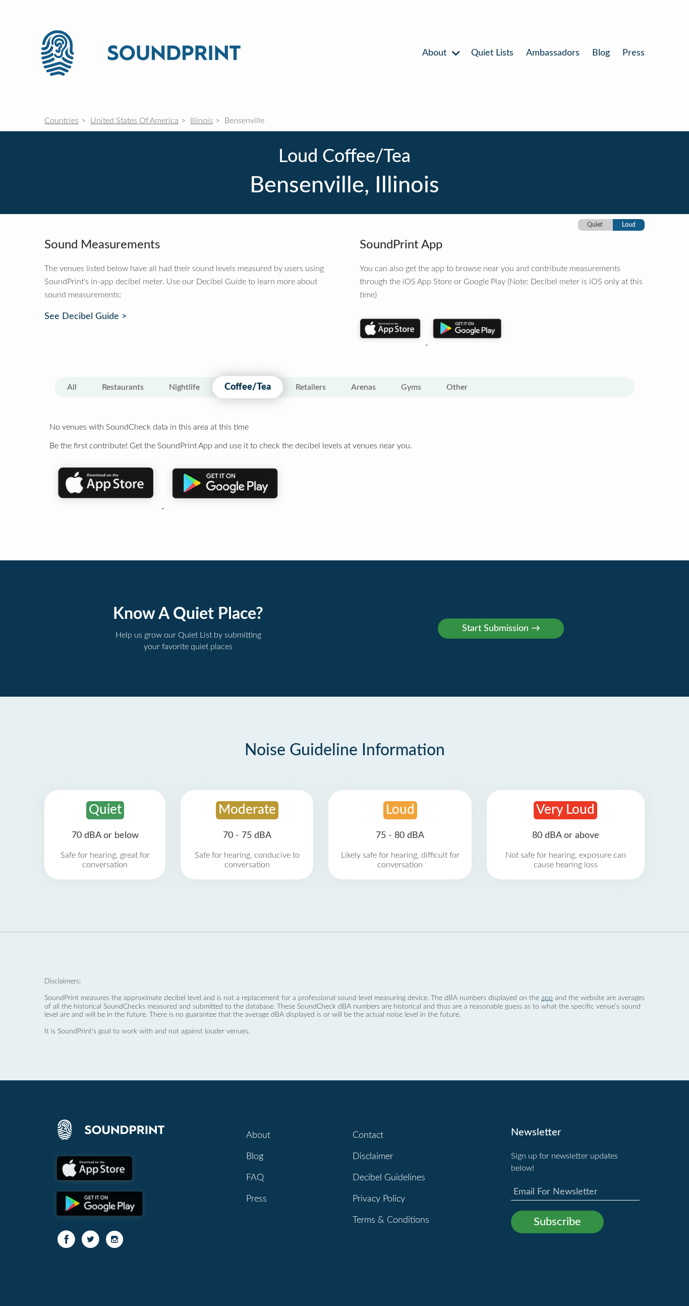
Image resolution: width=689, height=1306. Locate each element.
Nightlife (184, 387)
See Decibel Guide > (85, 316)
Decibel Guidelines (389, 1177)
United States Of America (134, 121)
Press (633, 53)
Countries (61, 121)
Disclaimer (373, 1156)
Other (457, 387)
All (72, 387)
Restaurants (123, 387)
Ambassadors (553, 53)
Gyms (411, 387)
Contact (368, 1135)
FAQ (255, 1177)
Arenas (363, 387)
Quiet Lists (492, 53)
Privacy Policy (379, 1199)
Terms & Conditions (391, 1220)
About (435, 53)
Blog (601, 53)
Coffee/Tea (247, 387)
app (547, 998)
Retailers (311, 387)
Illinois (201, 121)
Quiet (594, 225)
